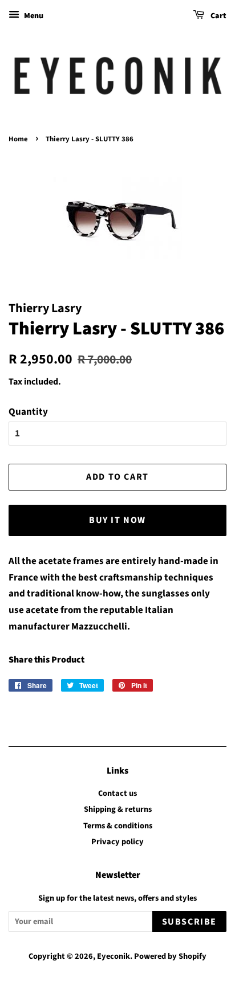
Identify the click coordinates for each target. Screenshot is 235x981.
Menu (32, 16)
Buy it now (117, 520)
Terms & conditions (117, 826)
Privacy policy (117, 842)
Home (18, 139)
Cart (217, 16)
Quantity (28, 412)
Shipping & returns (118, 809)
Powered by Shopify (170, 956)
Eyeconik (113, 956)
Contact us (117, 793)
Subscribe (189, 921)
